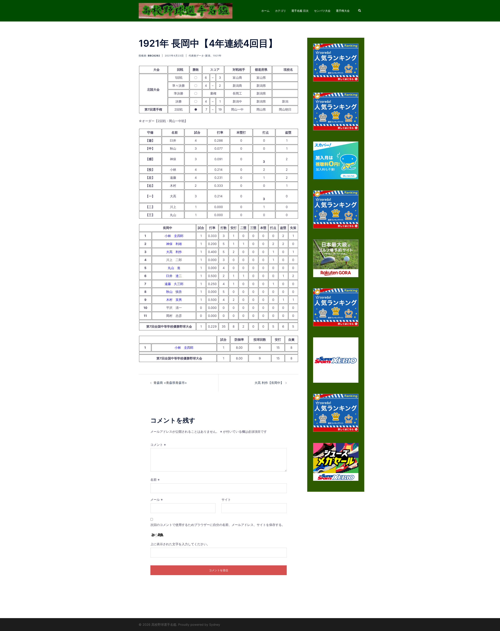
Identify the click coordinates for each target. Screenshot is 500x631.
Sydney (214, 625)
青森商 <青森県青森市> (170, 383)
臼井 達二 (174, 276)
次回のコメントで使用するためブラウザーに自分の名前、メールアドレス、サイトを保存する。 (217, 525)
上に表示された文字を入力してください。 (180, 544)
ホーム (265, 10)
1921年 (217, 55)
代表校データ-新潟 (199, 55)
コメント (158, 445)
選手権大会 (343, 10)
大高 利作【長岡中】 (269, 383)
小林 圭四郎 (174, 236)
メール (156, 499)
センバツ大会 (322, 10)
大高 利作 (174, 252)
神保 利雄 (174, 244)
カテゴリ (280, 10)
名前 (155, 480)
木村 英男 (174, 300)
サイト (226, 499)
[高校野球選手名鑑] (185, 10)
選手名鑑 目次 (300, 10)
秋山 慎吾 (174, 292)
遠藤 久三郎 (174, 284)
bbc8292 (154, 55)
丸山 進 (174, 268)
